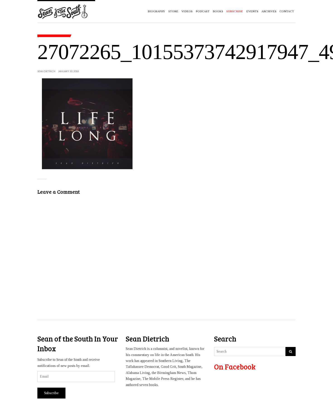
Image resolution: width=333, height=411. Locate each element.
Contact (287, 11)
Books (218, 11)
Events (252, 11)
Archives (268, 11)
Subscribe (51, 393)
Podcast (203, 11)
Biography (156, 11)
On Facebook (235, 366)
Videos (187, 11)
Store (173, 11)
